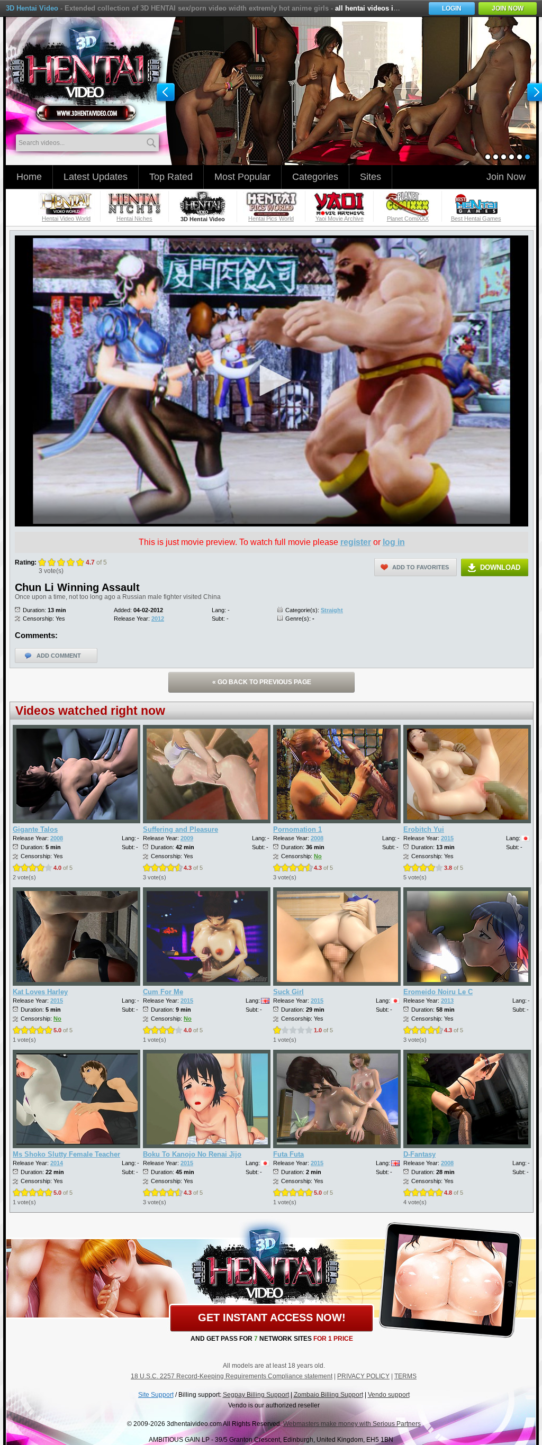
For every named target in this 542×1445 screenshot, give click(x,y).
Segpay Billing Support (256, 1394)
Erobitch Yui (423, 829)
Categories (315, 176)
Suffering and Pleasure (180, 829)
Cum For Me (163, 992)
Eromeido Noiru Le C (438, 992)
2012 (157, 618)
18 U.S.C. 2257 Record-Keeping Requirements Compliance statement (231, 1376)
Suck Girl (288, 992)
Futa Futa (288, 1154)
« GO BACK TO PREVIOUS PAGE (261, 682)
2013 (447, 1000)
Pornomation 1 (297, 829)
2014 (56, 1163)
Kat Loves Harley (40, 992)
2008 (56, 838)
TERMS (405, 1376)
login (452, 8)
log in (394, 542)
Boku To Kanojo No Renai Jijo (192, 1154)
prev (165, 92)
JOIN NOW (507, 8)
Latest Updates (96, 176)
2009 (186, 838)
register (355, 542)
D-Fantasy (419, 1154)
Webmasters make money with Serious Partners (352, 1424)
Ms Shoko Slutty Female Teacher (66, 1154)
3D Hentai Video (32, 8)
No (318, 856)
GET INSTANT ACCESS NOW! (272, 1317)
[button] (271, 380)
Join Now (506, 176)
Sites (370, 176)
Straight (332, 610)
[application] (271, 381)
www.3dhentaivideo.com (86, 69)
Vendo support (389, 1394)
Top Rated (171, 176)
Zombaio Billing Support (328, 1394)
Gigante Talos (35, 829)
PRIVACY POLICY (363, 1376)
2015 (447, 838)
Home (29, 176)
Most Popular (242, 176)
